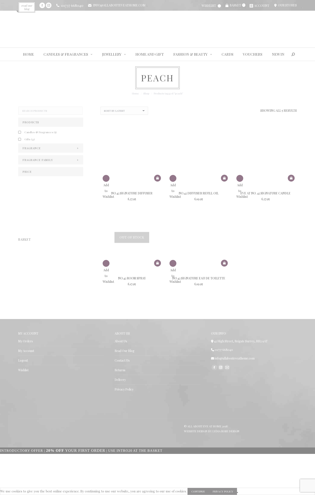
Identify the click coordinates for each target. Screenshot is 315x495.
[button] (157, 178)
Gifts (29, 139)
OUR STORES (287, 5)
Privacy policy (223, 491)
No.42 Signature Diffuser (131, 193)
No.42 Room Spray (132, 278)
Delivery (120, 380)
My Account (26, 351)
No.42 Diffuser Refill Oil (199, 193)
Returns (120, 370)
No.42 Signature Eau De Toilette (198, 278)
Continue (198, 491)
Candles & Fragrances (40, 132)
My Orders (25, 341)
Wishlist (23, 370)
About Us (121, 341)
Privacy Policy (124, 389)
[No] (237, 492)
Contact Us (122, 360)
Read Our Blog (124, 351)
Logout (23, 360)
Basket (237, 5)
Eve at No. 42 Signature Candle (265, 193)
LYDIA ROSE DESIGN (225, 431)
